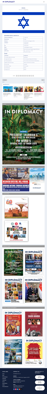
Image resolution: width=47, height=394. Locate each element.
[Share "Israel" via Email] (31, 76)
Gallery (3, 384)
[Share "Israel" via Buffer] (28, 76)
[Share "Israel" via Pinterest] (24, 76)
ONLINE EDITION (39, 382)
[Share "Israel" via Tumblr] (22, 76)
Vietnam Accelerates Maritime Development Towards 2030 (7, 94)
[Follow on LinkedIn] (17, 389)
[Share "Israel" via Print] (33, 76)
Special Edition (4, 383)
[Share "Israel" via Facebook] (17, 76)
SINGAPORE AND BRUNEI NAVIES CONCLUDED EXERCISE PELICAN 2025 (38, 94)
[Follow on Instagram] (16, 389)
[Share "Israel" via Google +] (20, 76)
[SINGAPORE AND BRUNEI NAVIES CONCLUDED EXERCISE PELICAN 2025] (39, 89)
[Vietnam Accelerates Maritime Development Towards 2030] (8, 89)
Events (3, 381)
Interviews (4, 378)
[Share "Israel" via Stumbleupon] (29, 76)
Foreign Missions (5, 386)
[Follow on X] (21, 389)
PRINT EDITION (39, 377)
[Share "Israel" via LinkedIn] (26, 76)
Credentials (4, 380)
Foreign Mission (26, 9)
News (3, 375)
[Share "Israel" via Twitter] (18, 76)
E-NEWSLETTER (39, 388)
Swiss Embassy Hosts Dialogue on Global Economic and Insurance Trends (18, 94)
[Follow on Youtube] (19, 389)
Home (3, 373)
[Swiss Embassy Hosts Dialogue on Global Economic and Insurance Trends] (18, 89)
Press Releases (4, 376)
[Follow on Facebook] (14, 389)
